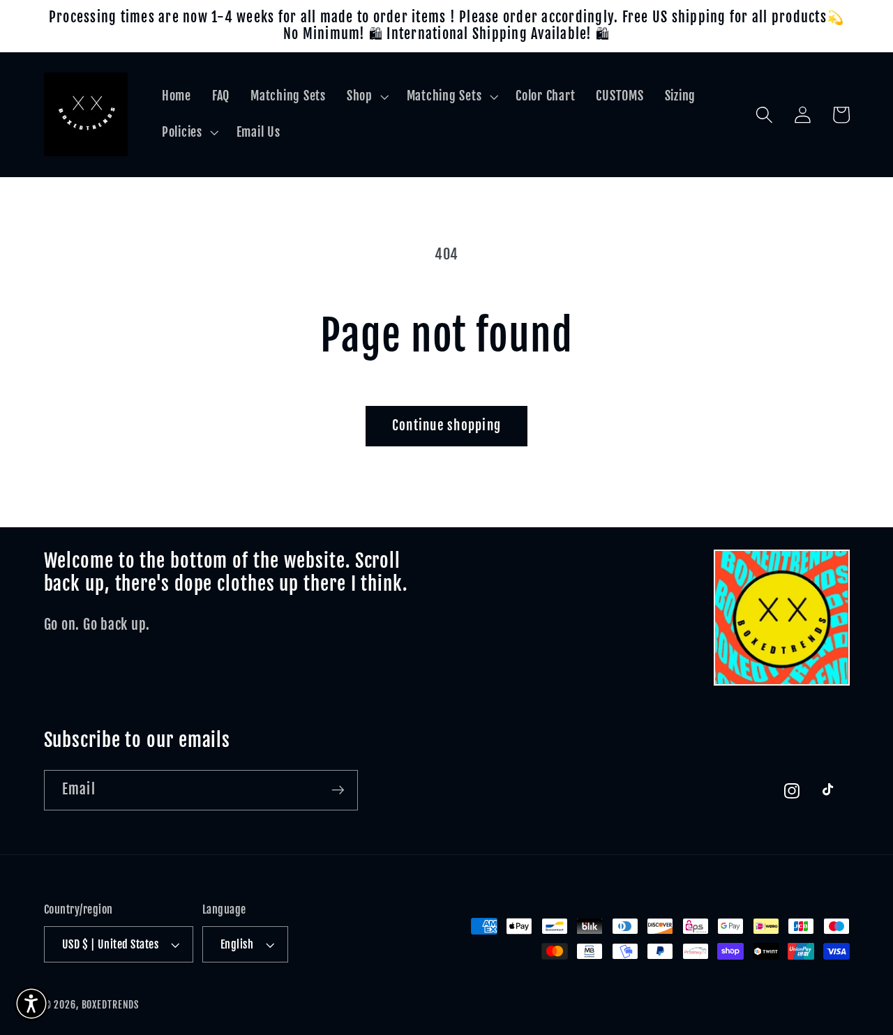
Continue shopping (446, 425)
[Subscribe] (338, 790)
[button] (366, 96)
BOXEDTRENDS (111, 1005)
